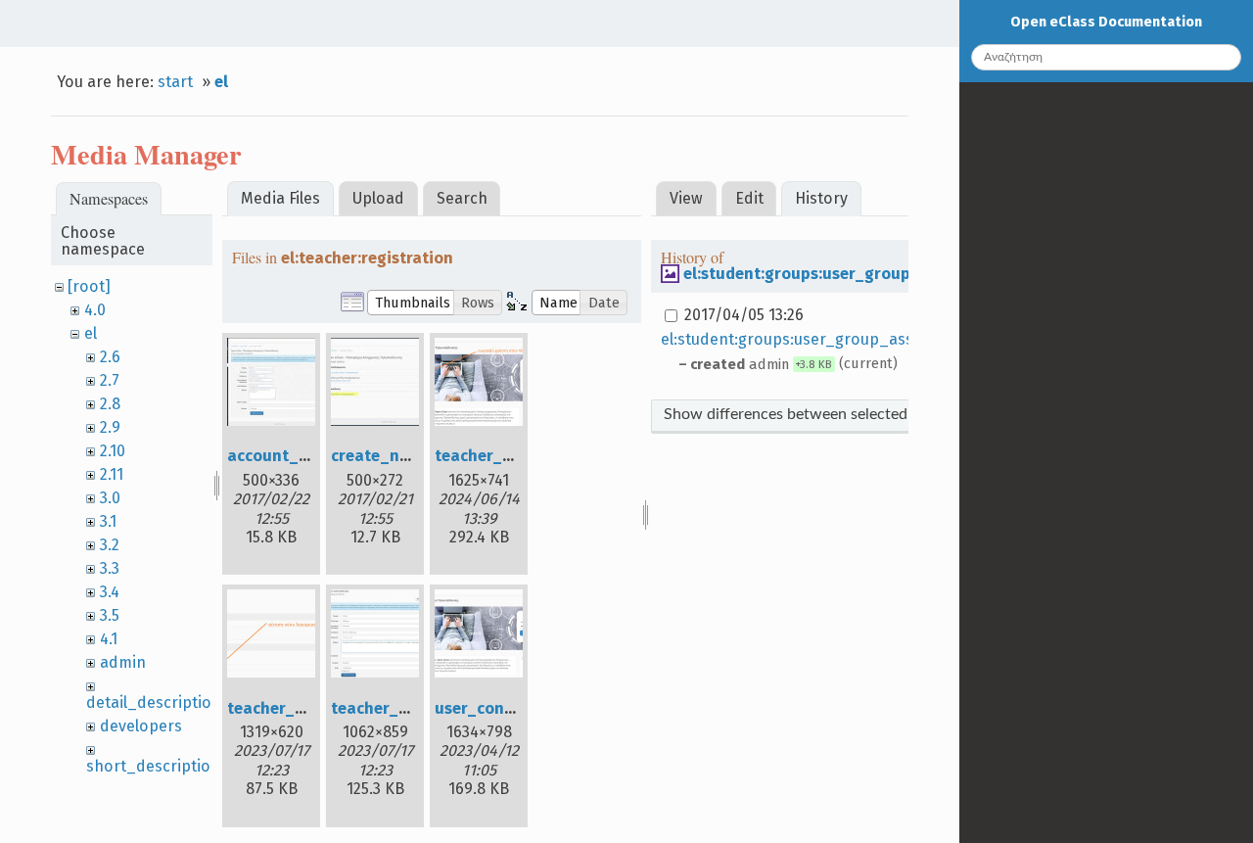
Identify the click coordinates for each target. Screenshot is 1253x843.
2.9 (110, 427)
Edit (749, 198)
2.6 (110, 357)
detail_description (153, 702)
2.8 (110, 404)
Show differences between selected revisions (818, 414)
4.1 (108, 639)
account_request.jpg (306, 455)
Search (462, 198)
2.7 (109, 380)
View (686, 198)
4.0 (95, 310)
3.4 (109, 592)
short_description (153, 766)
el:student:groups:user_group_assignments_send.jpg (886, 273)
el (221, 81)
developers (141, 726)
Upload (378, 198)
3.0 (110, 498)
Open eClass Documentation (1106, 22)
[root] (89, 286)
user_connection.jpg (512, 708)
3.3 (109, 568)
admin (123, 662)
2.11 (111, 474)
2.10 (112, 451)
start (175, 81)
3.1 (108, 521)
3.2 (109, 545)
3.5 (109, 615)
